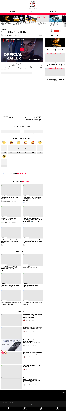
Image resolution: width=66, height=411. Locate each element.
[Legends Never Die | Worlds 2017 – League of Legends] (11, 295)
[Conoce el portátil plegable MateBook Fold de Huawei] (6, 18)
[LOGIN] (64, 14)
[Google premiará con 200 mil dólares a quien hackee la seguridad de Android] (11, 320)
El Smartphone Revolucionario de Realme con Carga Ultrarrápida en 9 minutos (32, 341)
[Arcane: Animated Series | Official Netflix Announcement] (33, 278)
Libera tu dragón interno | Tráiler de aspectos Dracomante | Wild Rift (33, 241)
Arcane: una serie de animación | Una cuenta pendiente (11, 286)
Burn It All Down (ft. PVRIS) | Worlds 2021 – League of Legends (9, 269)
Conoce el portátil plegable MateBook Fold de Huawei (6, 23)
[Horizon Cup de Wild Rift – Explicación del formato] (11, 211)
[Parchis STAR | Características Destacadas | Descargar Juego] (11, 358)
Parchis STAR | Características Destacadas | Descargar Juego (32, 353)
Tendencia (53, 11)
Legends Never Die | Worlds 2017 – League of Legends (11, 303)
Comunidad (26, 181)
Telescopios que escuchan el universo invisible (42, 23)
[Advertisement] (22, 84)
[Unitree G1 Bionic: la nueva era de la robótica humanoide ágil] (18, 18)
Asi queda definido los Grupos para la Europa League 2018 (32, 328)
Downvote (33, 131)
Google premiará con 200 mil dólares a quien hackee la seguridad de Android (32, 316)
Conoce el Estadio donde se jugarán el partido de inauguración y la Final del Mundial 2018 (31, 380)
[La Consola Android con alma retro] (31, 18)
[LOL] (5, 352)
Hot (32, 11)
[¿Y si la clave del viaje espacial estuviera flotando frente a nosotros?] (56, 18)
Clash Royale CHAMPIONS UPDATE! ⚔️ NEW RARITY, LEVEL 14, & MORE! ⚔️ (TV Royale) (32, 220)
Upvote (10, 131)
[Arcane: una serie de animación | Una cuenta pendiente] (11, 278)
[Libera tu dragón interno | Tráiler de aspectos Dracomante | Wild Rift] (33, 232)
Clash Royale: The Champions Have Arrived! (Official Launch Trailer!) (32, 199)
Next (65, 21)
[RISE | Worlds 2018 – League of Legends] (33, 295)
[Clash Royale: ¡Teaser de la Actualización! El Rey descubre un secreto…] (11, 232)
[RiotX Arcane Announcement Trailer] (11, 190)
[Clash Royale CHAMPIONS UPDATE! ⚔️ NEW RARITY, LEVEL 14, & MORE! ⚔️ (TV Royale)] (33, 211)
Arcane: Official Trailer (30, 267)
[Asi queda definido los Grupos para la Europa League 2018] (11, 333)
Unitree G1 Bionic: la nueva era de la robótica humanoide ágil (18, 23)
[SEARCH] (60, 14)
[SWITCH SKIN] (62, 14)
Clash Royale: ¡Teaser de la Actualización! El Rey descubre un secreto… (11, 241)
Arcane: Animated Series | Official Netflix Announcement (32, 286)
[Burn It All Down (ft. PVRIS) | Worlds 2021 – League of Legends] (11, 260)
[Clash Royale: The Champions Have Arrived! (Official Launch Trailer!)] (33, 190)
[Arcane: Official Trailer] (33, 260)
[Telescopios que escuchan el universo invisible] (43, 18)
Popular (12, 11)
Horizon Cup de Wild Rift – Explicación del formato (9, 219)
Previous (0, 21)
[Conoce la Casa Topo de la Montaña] (11, 371)
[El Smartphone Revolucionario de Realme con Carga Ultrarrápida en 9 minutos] (11, 345)
